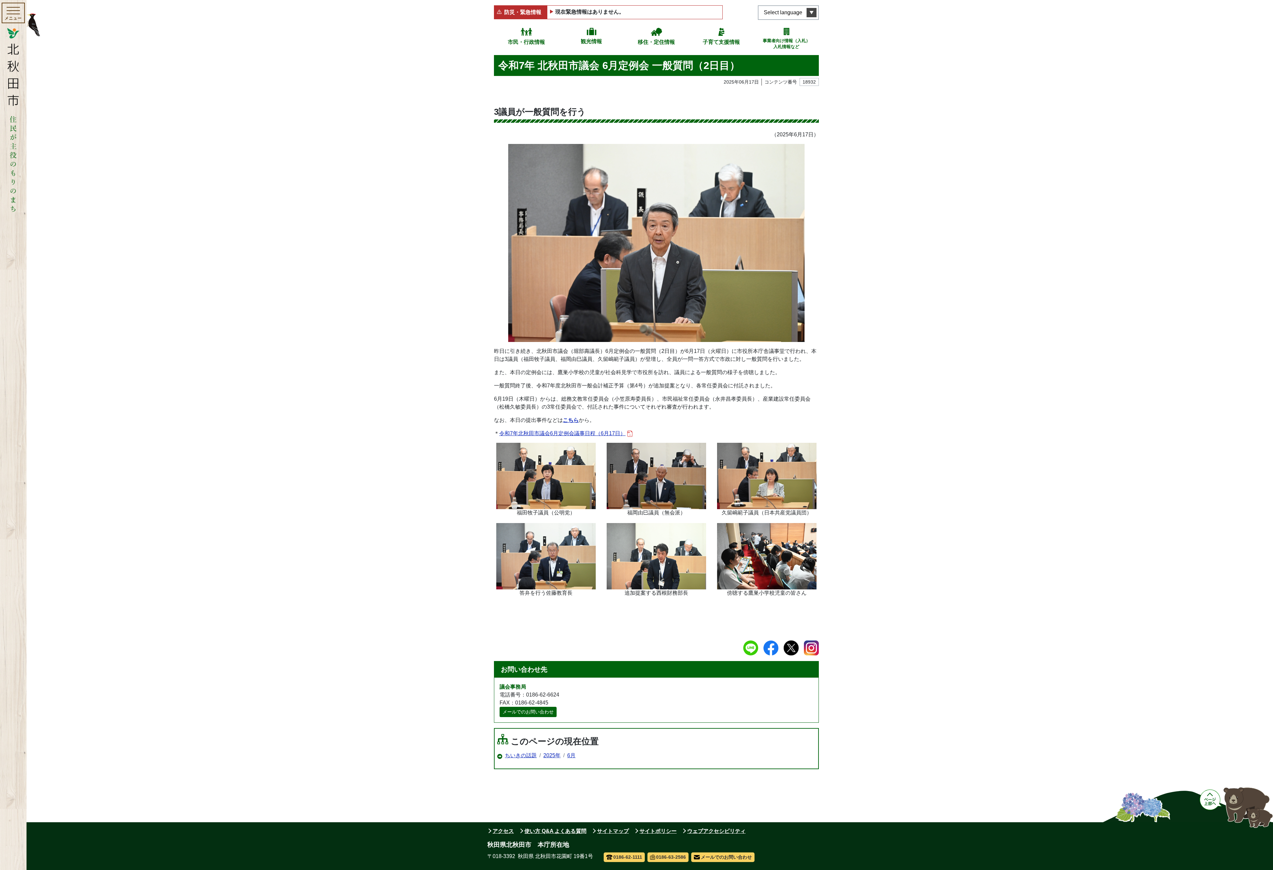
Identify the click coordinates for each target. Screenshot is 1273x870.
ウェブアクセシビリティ (716, 831)
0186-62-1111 (627, 857)
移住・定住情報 (656, 42)
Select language (783, 12)
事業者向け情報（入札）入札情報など (786, 43)
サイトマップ (613, 831)
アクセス (503, 831)
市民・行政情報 (526, 42)
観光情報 (591, 41)
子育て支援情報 (721, 42)
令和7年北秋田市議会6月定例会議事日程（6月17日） (562, 433)
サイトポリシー (658, 831)
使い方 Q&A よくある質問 (555, 831)
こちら (571, 420)
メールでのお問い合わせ (528, 711)
